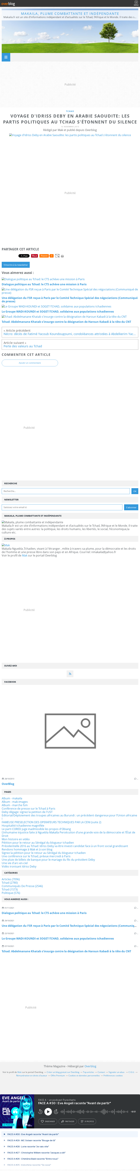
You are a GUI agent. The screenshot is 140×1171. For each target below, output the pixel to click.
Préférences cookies (113, 1075)
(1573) (10, 889)
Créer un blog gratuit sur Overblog (63, 1072)
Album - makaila (12, 798)
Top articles (88, 1072)
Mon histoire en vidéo (16, 839)
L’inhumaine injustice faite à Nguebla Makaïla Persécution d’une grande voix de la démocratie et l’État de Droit (68, 834)
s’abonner (50, 1121)
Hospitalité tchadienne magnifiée (23, 825)
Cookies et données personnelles (84, 1075)
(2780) (10, 883)
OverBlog (8, 784)
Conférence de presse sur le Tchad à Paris (28, 808)
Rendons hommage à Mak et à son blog (27, 849)
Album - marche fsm (15, 805)
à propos (89, 1121)
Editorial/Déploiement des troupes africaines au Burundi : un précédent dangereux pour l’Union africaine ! (69, 817)
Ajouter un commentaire (30, 363)
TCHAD (70, 111)
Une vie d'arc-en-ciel (15, 863)
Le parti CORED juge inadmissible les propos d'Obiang (36, 829)
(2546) (22, 886)
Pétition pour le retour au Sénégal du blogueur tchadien (38, 842)
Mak (24, 555)
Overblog (90, 1066)
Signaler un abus (117, 1072)
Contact (101, 1072)
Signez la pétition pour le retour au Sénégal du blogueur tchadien (44, 853)
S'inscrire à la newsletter (16, 264)
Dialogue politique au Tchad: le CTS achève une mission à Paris (44, 913)
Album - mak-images (15, 802)
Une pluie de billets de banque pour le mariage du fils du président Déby (48, 860)
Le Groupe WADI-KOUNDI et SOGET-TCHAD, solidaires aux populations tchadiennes (58, 938)
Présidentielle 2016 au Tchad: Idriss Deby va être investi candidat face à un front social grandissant (65, 846)
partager (69, 1121)
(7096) (11, 879)
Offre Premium (58, 1075)
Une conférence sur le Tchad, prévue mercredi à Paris (36, 856)
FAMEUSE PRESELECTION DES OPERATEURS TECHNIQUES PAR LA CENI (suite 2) (51, 822)
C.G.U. (132, 1072)
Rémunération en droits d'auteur (31, 1075)
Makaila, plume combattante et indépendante (70, 13)
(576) (11, 893)
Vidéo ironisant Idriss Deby (19, 866)
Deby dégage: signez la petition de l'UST (27, 812)
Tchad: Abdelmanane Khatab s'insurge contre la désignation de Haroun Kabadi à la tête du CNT (66, 951)
